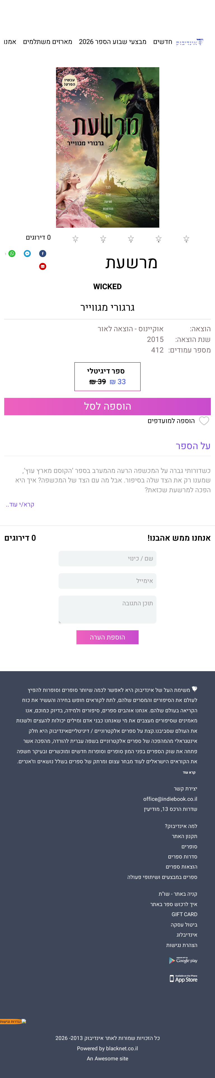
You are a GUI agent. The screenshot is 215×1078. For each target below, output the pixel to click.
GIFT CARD (131, 14)
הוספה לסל (107, 406)
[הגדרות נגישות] (13, 1021)
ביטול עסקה (184, 925)
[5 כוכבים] (186, 238)
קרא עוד (189, 772)
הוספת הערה (107, 637)
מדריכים (102, 14)
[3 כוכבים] (131, 238)
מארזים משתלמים (47, 42)
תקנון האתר (184, 836)
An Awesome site (107, 1059)
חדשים (162, 42)
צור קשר (44, 14)
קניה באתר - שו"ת (178, 894)
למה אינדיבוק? (161, 14)
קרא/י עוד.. (20, 504)
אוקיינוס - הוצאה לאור (131, 329)
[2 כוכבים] (103, 238)
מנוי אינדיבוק (71, 14)
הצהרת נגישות (181, 945)
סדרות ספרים (182, 857)
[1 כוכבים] (75, 238)
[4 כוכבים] (158, 238)
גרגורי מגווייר (107, 307)
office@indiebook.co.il (170, 799)
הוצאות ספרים (181, 867)
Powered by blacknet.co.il (107, 1049)
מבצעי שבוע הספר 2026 (112, 42)
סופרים (189, 847)
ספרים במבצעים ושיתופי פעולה (162, 877)
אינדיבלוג (187, 935)
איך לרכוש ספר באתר (173, 904)
